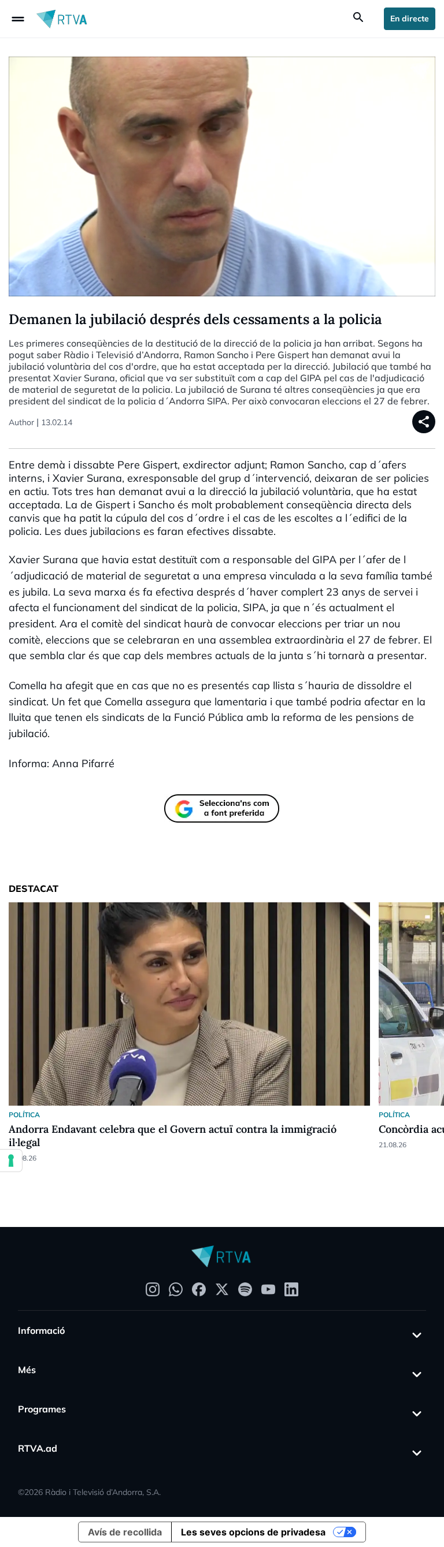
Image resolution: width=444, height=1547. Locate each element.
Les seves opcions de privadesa (253, 1532)
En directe (409, 18)
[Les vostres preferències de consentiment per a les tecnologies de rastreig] (11, 1161)
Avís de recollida (125, 1532)
